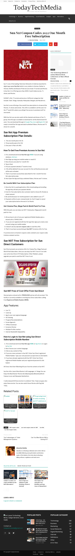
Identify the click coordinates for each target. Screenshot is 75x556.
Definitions (54, 537)
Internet (53, 534)
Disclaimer (24, 1)
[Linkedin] (9, 533)
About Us (10, 1)
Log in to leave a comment (13, 501)
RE (32, 344)
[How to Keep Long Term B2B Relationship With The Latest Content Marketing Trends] (30, 539)
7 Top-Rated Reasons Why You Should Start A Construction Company (65, 124)
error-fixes (54, 543)
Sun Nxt (9, 346)
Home (5, 1)
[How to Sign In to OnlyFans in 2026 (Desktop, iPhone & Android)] (25, 474)
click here (14, 157)
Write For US (12, 21)
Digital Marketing (29, 16)
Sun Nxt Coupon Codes (10, 429)
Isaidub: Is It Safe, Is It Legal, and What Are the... (64, 98)
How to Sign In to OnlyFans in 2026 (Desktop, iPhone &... (64, 115)
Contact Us (17, 1)
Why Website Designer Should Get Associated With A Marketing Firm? (42, 530)
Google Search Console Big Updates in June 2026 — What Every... (65, 106)
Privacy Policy (31, 1)
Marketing (54, 526)
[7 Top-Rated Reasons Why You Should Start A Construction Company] (54, 124)
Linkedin (58, 552)
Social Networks (40, 16)
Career (53, 69)
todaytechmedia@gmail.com (13, 528)
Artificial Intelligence (40, 478)
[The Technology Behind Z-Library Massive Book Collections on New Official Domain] (60, 62)
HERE (31, 154)
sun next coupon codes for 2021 (29, 427)
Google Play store (30, 122)
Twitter (41, 554)
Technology (12, 16)
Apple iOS (42, 122)
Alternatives (60, 16)
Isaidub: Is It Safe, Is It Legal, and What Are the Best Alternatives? (10, 482)
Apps (54, 16)
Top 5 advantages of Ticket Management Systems (12, 438)
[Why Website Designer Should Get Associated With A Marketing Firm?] (30, 530)
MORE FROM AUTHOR (24, 466)
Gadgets (48, 16)
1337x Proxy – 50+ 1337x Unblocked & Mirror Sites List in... (41, 522)
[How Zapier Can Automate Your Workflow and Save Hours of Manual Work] (41, 474)
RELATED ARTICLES (10, 466)
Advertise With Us (49, 552)
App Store (38, 344)
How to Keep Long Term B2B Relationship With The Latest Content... (42, 539)
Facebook (35, 554)
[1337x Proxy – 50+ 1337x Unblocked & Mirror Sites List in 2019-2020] (30, 521)
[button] (69, 19)
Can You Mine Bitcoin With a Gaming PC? (39, 438)
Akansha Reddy (33, 40)
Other (52, 540)
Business (20, 16)
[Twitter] (13, 533)
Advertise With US (41, 1)
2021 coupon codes (14, 427)
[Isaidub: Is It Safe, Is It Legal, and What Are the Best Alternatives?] (10, 474)
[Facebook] (5, 533)
